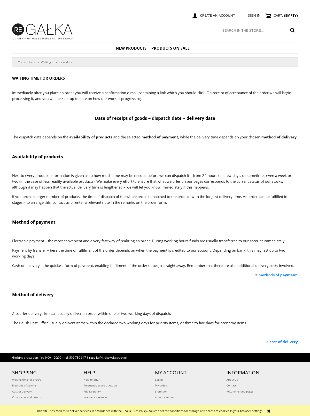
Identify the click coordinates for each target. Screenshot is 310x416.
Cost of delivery (22, 391)
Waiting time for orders (26, 379)
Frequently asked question (100, 385)
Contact (231, 385)
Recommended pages (239, 391)
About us (232, 379)
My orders (161, 385)
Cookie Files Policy (135, 411)
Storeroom (161, 391)
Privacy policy (92, 391)
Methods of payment (25, 385)
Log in (159, 379)
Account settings (165, 397)
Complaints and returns (27, 397)
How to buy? (92, 379)
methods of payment (277, 274)
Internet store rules (95, 397)
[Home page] (42, 31)
